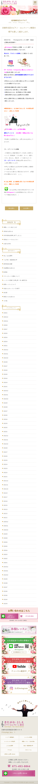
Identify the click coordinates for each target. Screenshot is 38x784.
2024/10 (6, 358)
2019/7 (5, 587)
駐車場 (7, 272)
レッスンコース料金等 (9, 741)
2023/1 (5, 431)
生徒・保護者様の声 (28, 745)
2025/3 (5, 341)
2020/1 (5, 562)
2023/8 (5, 407)
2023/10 (6, 399)
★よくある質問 (8, 255)
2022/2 (5, 472)
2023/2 (5, 427)
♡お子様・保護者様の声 (10, 260)
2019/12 (6, 566)
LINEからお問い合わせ (9, 754)
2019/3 (5, 603)
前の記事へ (12, 208)
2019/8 (5, 583)
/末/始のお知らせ (8, 231)
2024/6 (5, 370)
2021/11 (6, 485)
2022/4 (5, 464)
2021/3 (5, 509)
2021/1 (5, 517)
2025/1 (5, 345)
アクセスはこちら (7, 732)
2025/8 (5, 325)
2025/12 (6, 317)
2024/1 (5, 386)
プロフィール (28, 750)
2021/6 (5, 501)
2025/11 (6, 321)
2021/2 (5, 513)
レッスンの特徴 (28, 737)
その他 (5, 300)
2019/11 (6, 571)
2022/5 (5, 460)
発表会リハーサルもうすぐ (11, 239)
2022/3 (5, 468)
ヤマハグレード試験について (12, 276)
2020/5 (5, 546)
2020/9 (5, 534)
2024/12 (6, 349)
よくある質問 (10, 745)
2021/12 (6, 480)
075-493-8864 (21, 766)
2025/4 (5, 337)
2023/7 (5, 411)
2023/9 (5, 403)
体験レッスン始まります (10, 227)
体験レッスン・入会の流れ (28, 741)
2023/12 (6, 390)
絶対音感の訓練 (8, 264)
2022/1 (5, 476)
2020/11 (6, 525)
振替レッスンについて (10, 284)
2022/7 (5, 452)
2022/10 (6, 444)
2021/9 (5, 493)
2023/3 (5, 423)
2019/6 (5, 591)
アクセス (10, 750)
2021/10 (6, 489)
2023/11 (6, 394)
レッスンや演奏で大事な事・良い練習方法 (15, 280)
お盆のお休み (7, 243)
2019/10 (6, 575)
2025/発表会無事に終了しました (13, 235)
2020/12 (6, 521)
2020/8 (5, 538)
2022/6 (5, 456)
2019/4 (5, 599)
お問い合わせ (10, 616)
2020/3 (5, 554)
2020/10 (6, 530)
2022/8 (5, 448)
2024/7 (5, 366)
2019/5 (5, 595)
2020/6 (5, 542)
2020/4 (5, 550)
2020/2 (5, 558)
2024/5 (5, 374)
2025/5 (5, 333)
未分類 (5, 292)
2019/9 (5, 579)
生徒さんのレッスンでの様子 (12, 288)
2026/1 (5, 313)
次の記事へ (26, 208)
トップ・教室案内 (9, 737)
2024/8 (5, 362)
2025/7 (5, 329)
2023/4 (5, 419)
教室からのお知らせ (9, 296)
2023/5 (5, 415)
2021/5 (5, 505)
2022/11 (6, 440)
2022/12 (6, 435)
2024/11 (6, 354)
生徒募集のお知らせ (9, 268)
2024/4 (5, 378)
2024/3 (5, 382)
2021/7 (5, 497)
